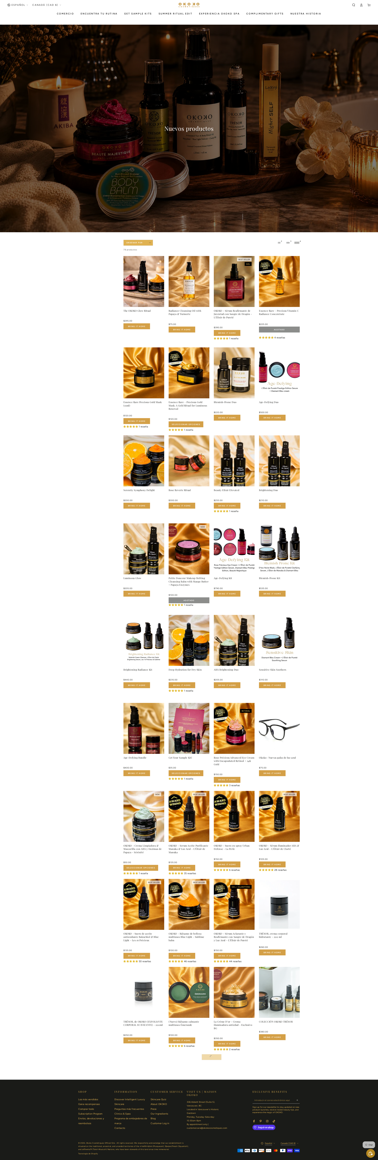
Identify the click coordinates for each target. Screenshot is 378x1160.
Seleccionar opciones (186, 424)
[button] (353, 5)
